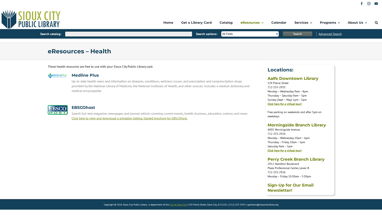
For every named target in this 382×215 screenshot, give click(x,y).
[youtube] (376, 3)
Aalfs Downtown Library (293, 78)
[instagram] (368, 3)
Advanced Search (330, 34)
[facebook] (361, 3)
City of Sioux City (178, 204)
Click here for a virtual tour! (285, 104)
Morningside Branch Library (297, 125)
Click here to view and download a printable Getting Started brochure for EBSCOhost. (129, 118)
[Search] (376, 22)
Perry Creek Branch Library (296, 159)
